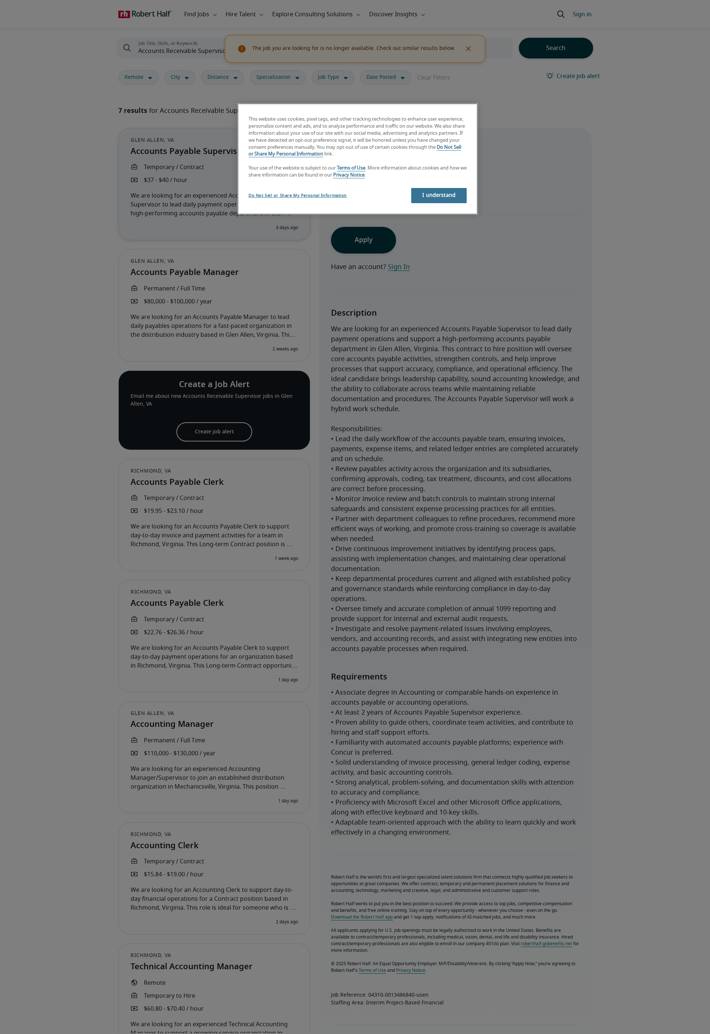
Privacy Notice (349, 175)
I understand (439, 195)
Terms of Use (351, 168)
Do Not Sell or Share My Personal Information (297, 196)
